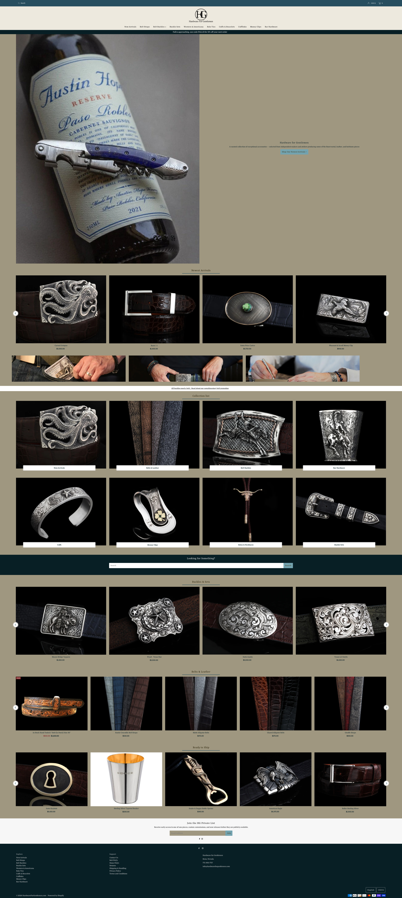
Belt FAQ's (114, 860)
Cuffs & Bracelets (227, 27)
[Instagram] (202, 838)
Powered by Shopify (56, 896)
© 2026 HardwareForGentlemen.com (31, 896)
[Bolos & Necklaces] (248, 511)
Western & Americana (194, 27)
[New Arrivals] (61, 435)
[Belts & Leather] (154, 435)
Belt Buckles (159, 27)
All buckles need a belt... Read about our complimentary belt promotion (200, 388)
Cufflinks (242, 27)
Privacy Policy (115, 871)
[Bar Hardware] (341, 435)
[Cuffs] (61, 511)
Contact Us (114, 858)
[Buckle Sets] (341, 511)
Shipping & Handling (118, 868)
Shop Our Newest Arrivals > (294, 152)
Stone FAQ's (114, 863)
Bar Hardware (271, 27)
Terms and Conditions (118, 874)
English (370, 890)
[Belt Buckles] (248, 435)
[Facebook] (199, 838)
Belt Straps (145, 27)
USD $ (373, 3)
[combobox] (78, 3)
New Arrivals (130, 27)
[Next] (386, 313)
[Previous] (15, 313)
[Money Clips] (154, 511)
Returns (113, 866)
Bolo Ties (211, 27)
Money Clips (255, 27)
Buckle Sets (175, 27)
